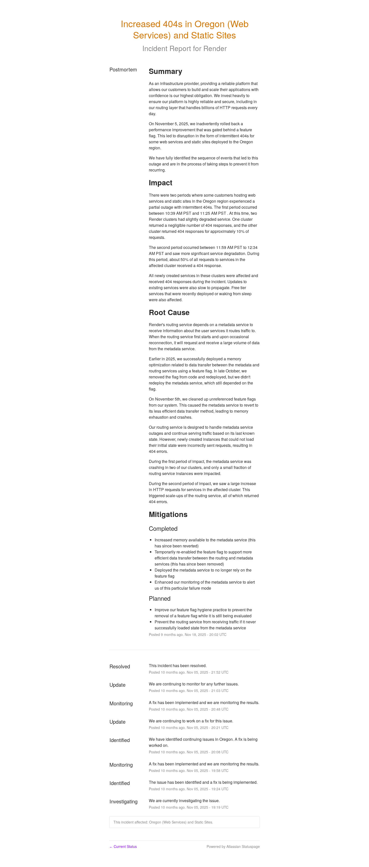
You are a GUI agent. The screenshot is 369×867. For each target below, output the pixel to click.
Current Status (123, 846)
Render (215, 48)
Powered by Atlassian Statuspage (233, 846)
